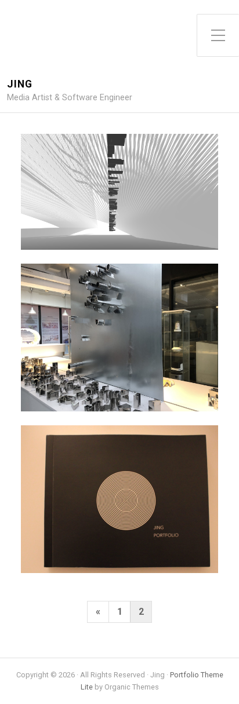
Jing (19, 84)
